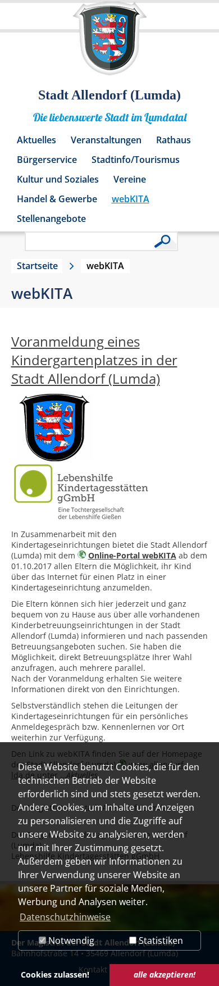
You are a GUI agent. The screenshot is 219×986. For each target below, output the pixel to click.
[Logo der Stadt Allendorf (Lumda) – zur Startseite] (109, 44)
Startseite (37, 266)
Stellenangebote (51, 218)
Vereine (129, 179)
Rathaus (173, 140)
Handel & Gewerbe (57, 199)
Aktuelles (36, 140)
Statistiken (159, 940)
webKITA (130, 199)
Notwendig (70, 940)
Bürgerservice (47, 159)
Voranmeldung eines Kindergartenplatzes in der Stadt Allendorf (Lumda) (94, 360)
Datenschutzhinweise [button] (65, 917)
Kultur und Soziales (58, 179)
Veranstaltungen (106, 140)
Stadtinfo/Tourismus (136, 159)
